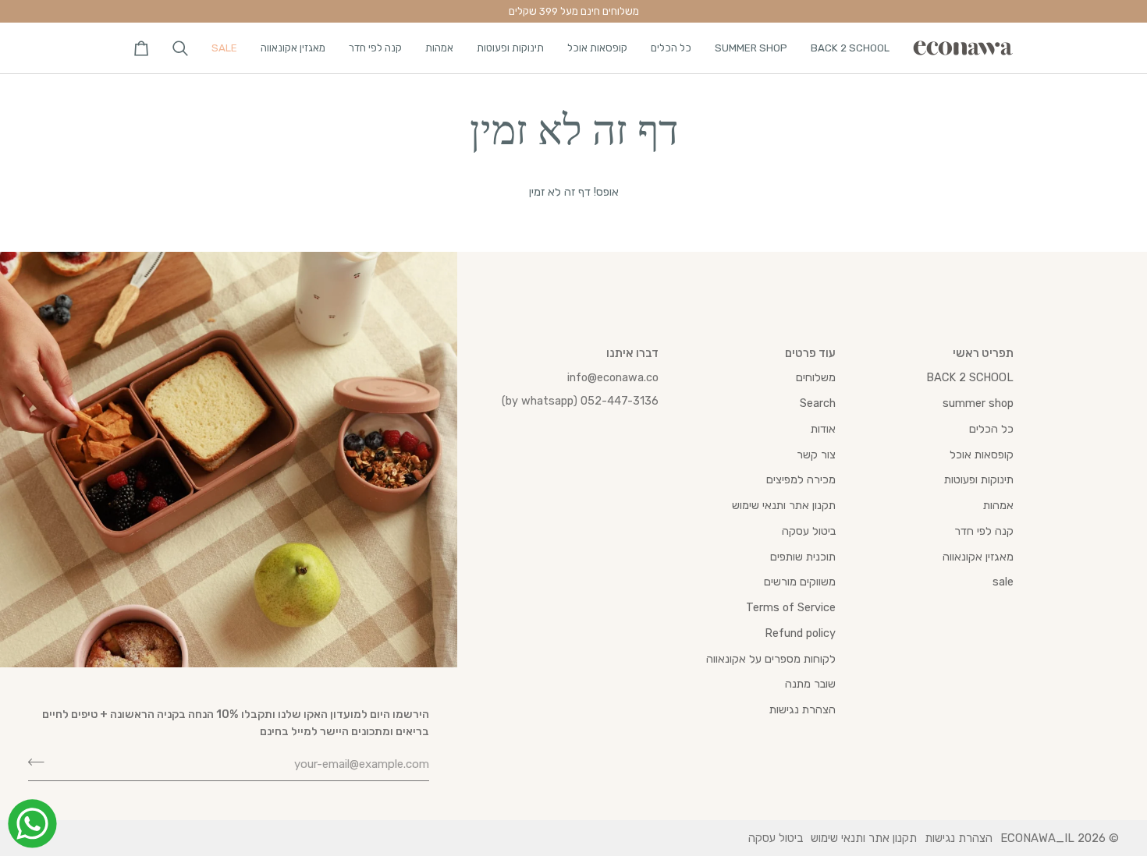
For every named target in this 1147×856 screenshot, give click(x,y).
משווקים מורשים (800, 582)
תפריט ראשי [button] (983, 353)
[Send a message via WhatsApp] (32, 823)
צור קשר (816, 454)
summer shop (978, 403)
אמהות (998, 505)
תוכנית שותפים (803, 557)
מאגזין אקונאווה (978, 557)
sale (1003, 582)
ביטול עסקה (809, 531)
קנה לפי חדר (984, 531)
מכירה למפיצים (801, 479)
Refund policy (800, 633)
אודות (823, 429)
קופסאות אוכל (982, 454)
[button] (850, 48)
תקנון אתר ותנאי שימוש (784, 505)
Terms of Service (791, 607)
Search (818, 403)
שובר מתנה (810, 684)
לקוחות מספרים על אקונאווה (771, 659)
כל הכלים (991, 429)
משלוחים (816, 377)
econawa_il (1037, 838)
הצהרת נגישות (802, 709)
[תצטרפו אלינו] (41, 762)
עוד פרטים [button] (810, 353)
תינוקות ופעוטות (979, 479)
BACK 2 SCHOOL (970, 377)
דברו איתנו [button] (632, 353)
